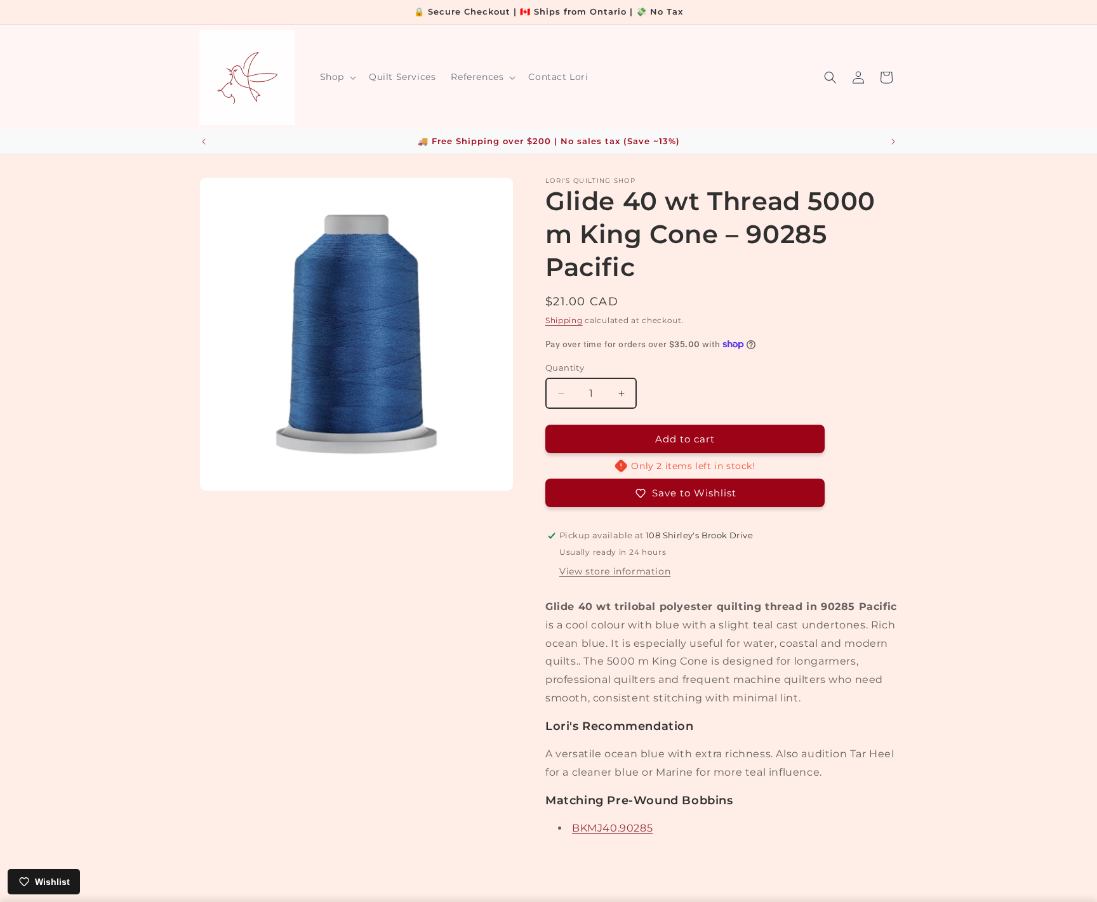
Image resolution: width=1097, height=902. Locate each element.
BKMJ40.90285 (612, 828)
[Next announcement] (893, 141)
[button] (336, 76)
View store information (614, 571)
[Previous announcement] (204, 141)
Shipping (564, 320)
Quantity (564, 367)
